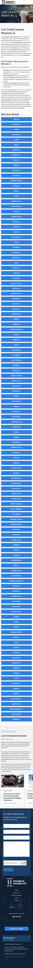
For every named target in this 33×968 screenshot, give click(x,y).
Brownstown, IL (16, 180)
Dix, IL (16, 262)
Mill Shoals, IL (16, 488)
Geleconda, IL (16, 350)
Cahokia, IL (16, 186)
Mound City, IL (16, 498)
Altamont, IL (16, 134)
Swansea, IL (16, 668)
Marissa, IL (16, 463)
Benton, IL (16, 165)
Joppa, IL (16, 432)
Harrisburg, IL (16, 401)
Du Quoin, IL (17, 278)
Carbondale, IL (16, 206)
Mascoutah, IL (16, 468)
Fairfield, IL (16, 324)
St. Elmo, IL (16, 652)
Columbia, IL (16, 247)
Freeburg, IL (17, 339)
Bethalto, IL (16, 170)
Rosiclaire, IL (16, 601)
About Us (16, 893)
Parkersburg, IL (16, 560)
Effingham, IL (16, 298)
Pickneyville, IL (16, 570)
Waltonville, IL (16, 699)
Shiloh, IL (16, 637)
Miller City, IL (16, 493)
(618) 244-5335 (16, 916)
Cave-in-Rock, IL (16, 216)
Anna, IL (16, 144)
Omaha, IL (16, 555)
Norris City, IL (16, 540)
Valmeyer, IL (16, 683)
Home (16, 890)
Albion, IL (16, 119)
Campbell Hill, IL (16, 201)
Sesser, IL (16, 627)
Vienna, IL (16, 693)
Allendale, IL (16, 124)
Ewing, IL (16, 319)
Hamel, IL (16, 396)
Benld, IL (16, 160)
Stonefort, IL (16, 663)
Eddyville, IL (16, 288)
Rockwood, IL (16, 596)
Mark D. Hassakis (14, 72)
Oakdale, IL (16, 545)
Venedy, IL (16, 688)
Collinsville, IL (16, 237)
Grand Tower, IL (16, 375)
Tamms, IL (16, 673)
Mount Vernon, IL (16, 509)
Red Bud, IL (16, 586)
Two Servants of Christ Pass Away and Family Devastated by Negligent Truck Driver (12, 791)
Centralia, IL (16, 221)
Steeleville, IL (16, 658)
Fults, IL (16, 345)
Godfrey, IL (16, 365)
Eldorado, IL (16, 304)
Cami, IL (16, 196)
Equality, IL (16, 309)
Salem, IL (16, 616)
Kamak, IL (16, 437)
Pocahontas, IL (16, 575)
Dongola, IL (16, 268)
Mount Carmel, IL (16, 504)
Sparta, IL (16, 647)
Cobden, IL (16, 232)
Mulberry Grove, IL (16, 519)
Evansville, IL (16, 314)
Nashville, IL (16, 529)
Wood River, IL (16, 714)
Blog (16, 898)
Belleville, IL (16, 155)
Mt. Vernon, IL (16, 514)
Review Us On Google (16, 928)
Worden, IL (16, 719)
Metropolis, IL (16, 483)
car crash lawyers (20, 89)
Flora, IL (16, 334)
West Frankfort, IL (16, 709)
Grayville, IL (16, 386)
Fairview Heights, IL (16, 329)
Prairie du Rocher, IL (16, 581)
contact (16, 55)
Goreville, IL (16, 370)
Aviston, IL (16, 150)
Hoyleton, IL (16, 416)
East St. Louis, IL (16, 283)
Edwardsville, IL (16, 293)
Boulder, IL (16, 175)
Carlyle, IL (16, 211)
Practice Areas (16, 895)
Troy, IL (16, 678)
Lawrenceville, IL (16, 447)
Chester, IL (16, 227)
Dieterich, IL (16, 257)
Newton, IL (16, 534)
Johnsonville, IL (16, 422)
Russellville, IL (17, 611)
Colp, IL (16, 242)
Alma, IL (16, 129)
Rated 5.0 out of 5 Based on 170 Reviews (15, 956)
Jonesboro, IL (16, 427)
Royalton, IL (16, 606)
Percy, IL (16, 565)
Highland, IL (16, 411)
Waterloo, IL (16, 704)
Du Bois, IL (16, 273)
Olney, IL (16, 550)
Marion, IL (16, 457)
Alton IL (16, 139)
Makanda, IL (16, 452)
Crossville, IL (16, 252)
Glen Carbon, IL (16, 360)
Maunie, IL (16, 473)
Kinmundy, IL (16, 442)
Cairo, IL (16, 191)
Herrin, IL (16, 406)
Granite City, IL (16, 380)
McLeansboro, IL (16, 478)
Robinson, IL (16, 591)
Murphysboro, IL (16, 524)
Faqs (16, 900)
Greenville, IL (16, 391)
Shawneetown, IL (16, 632)
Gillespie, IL (16, 355)
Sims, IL (16, 642)
